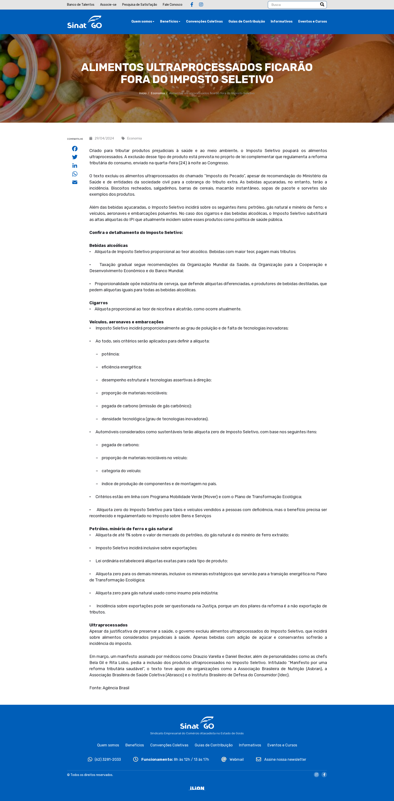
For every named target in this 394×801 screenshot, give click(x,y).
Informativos (282, 21)
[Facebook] (191, 4)
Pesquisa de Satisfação (139, 5)
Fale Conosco (172, 5)
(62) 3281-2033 (108, 759)
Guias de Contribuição (246, 21)
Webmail (236, 759)
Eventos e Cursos (312, 21)
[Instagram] (201, 4)
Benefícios (169, 21)
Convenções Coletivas (204, 21)
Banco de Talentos (80, 5)
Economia (158, 93)
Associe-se (108, 5)
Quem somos (141, 21)
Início (143, 93)
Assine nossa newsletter (284, 759)
